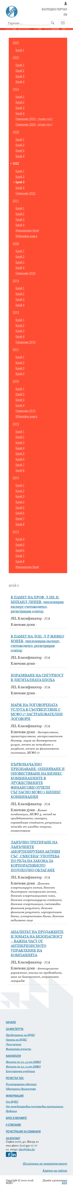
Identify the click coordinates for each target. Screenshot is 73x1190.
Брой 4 (20, 82)
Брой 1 (20, 50)
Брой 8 (20, 470)
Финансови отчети (18, 1048)
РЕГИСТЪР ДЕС (15, 1078)
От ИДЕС (12, 1101)
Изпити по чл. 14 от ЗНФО (23, 1061)
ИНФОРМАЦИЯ (15, 1096)
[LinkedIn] (14, 1155)
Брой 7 (20, 465)
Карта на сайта (55, 1170)
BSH (64, 1182)
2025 (16, 57)
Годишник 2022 (25, 193)
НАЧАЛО (11, 1022)
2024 (16, 89)
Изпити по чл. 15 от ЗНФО (23, 1066)
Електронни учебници (20, 1071)
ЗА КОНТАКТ (13, 1138)
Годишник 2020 (25, 273)
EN (65, 14)
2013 (16, 532)
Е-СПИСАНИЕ (13, 1125)
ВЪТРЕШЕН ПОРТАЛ (54, 9)
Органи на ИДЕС (16, 1039)
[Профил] (65, 3)
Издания (11, 1111)
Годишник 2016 (25, 411)
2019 (16, 281)
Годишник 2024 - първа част (34, 119)
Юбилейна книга (26, 236)
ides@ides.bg (27, 1149)
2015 (16, 424)
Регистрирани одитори (21, 1084)
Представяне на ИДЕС (20, 1035)
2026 (16, 43)
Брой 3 (20, 76)
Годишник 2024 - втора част (34, 124)
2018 (16, 312)
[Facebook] (8, 1155)
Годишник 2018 (25, 342)
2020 (16, 244)
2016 (16, 381)
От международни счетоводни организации (34, 1106)
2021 (16, 201)
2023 (16, 132)
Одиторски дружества (21, 1088)
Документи (13, 1044)
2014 (16, 478)
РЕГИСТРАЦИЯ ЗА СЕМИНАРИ (23, 1131)
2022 (16, 163)
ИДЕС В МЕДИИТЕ (16, 1118)
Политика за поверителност (45, 1163)
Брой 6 (20, 459)
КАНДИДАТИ (13, 1056)
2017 (16, 349)
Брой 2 (20, 71)
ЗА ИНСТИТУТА (14, 1029)
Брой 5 (20, 453)
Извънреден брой (27, 230)
